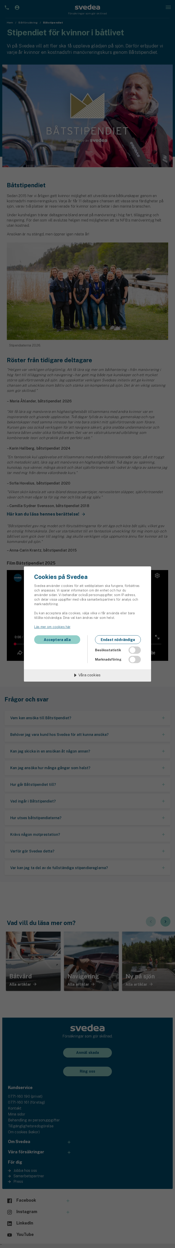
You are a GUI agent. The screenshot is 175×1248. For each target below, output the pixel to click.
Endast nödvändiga (118, 640)
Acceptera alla (57, 640)
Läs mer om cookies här (52, 627)
